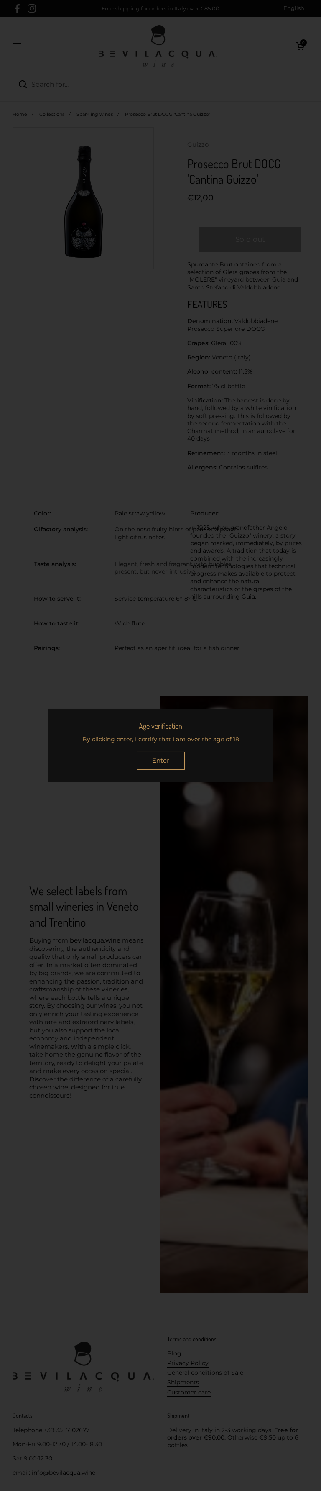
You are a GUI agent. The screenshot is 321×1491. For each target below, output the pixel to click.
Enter (160, 760)
